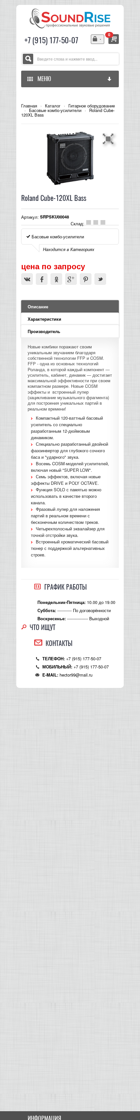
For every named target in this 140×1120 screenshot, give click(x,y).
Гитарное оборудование (91, 106)
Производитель (44, 331)
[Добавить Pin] (85, 279)
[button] (109, 138)
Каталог (53, 106)
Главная (29, 106)
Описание (38, 307)
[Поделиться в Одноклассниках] (56, 279)
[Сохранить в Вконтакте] (27, 279)
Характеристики (44, 319)
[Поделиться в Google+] (71, 279)
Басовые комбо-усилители (55, 110)
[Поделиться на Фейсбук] (42, 279)
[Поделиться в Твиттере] (100, 279)
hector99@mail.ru (76, 675)
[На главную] (70, 18)
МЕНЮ (43, 79)
